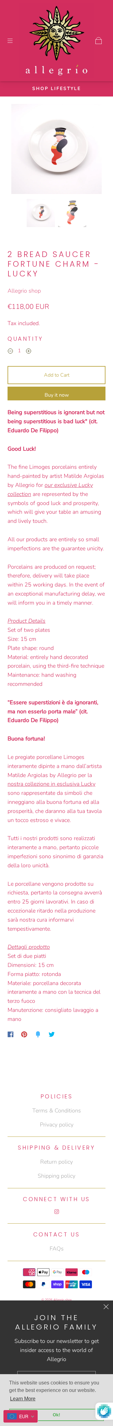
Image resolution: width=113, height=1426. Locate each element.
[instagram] (56, 1211)
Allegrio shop (24, 291)
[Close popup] (106, 1307)
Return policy (56, 1162)
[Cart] (98, 40)
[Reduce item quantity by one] (10, 352)
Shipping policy (56, 1176)
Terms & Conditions (56, 1110)
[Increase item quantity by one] (28, 352)
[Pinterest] (24, 1034)
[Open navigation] (14, 40)
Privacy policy (56, 1124)
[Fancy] (38, 1034)
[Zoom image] (57, 150)
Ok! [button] (56, 1414)
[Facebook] (10, 1034)
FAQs (57, 1248)
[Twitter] (52, 1034)
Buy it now (57, 395)
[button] (20, 150)
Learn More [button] (22, 1398)
